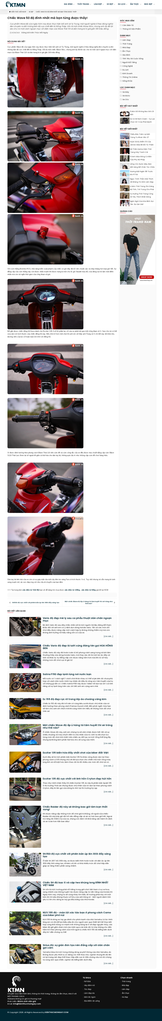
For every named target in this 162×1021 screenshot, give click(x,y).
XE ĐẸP (110, 4)
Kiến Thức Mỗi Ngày (18, 12)
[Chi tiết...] (108, 636)
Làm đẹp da (89, 993)
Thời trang (127, 44)
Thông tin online (130, 77)
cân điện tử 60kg (88, 590)
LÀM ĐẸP (98, 4)
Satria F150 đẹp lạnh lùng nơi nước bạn (67, 674)
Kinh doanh (128, 74)
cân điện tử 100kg (72, 590)
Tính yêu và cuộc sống (133, 59)
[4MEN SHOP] (137, 249)
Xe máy (126, 92)
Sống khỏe (127, 81)
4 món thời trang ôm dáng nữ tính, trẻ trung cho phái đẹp (142, 190)
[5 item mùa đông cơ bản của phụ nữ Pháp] (125, 161)
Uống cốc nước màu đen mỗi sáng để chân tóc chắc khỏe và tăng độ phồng (142, 167)
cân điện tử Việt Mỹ (30, 590)
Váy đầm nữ (89, 985)
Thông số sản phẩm (132, 29)
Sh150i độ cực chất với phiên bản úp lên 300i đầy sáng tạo (35, 602)
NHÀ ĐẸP (148, 4)
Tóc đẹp (87, 989)
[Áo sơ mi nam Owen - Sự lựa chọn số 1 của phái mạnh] (125, 122)
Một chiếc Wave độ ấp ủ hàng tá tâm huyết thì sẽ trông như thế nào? (89, 602)
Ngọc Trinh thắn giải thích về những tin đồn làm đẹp (142, 180)
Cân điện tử (128, 25)
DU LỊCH (121, 4)
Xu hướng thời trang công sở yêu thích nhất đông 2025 (141, 197)
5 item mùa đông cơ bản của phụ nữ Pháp (141, 158)
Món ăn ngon (89, 997)
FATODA (87, 981)
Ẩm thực (127, 51)
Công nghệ (128, 66)
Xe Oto (126, 100)
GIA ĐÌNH (68, 4)
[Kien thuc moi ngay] (15, 4)
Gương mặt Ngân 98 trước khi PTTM (141, 173)
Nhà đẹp (126, 48)
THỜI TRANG (83, 4)
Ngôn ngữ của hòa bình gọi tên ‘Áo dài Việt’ (142, 203)
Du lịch (126, 70)
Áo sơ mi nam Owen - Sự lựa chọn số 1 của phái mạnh (142, 120)
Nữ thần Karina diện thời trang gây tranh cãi (141, 150)
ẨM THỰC (134, 4)
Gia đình (126, 55)
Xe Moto (126, 96)
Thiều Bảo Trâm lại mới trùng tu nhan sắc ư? (140, 136)
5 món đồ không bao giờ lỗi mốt (142, 113)
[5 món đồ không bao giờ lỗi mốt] (125, 116)
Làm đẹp (127, 40)
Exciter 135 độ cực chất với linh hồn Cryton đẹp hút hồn (77, 779)
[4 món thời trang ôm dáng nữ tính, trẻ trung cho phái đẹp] (125, 191)
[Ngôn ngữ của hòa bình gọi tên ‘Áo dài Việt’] (125, 203)
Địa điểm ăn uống (92, 1001)
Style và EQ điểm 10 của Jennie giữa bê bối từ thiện (142, 143)
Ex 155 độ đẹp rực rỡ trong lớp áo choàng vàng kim (74, 699)
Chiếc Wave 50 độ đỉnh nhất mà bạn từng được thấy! (56, 12)
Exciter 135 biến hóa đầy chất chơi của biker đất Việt (76, 753)
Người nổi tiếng (130, 62)
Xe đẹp (31, 12)
